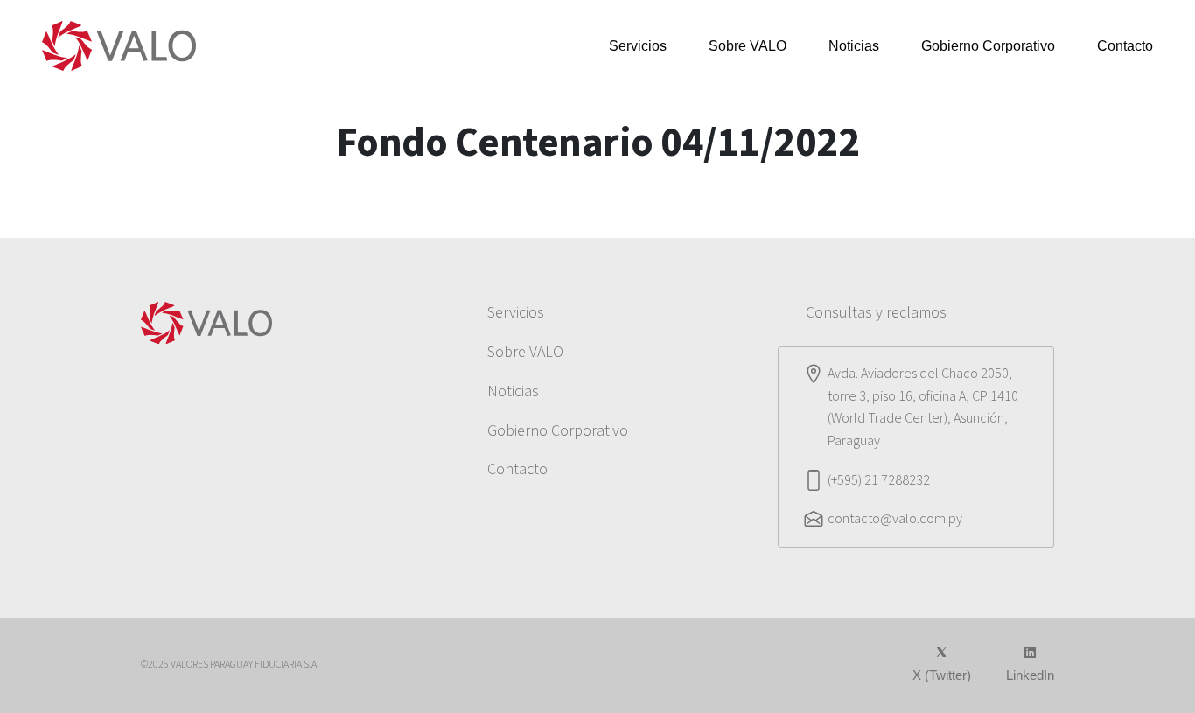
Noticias (853, 45)
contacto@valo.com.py (895, 518)
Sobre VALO (747, 45)
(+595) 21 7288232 (879, 480)
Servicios (638, 45)
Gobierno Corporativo (988, 45)
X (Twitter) (941, 675)
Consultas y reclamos (876, 313)
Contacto (1125, 45)
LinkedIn (1030, 675)
